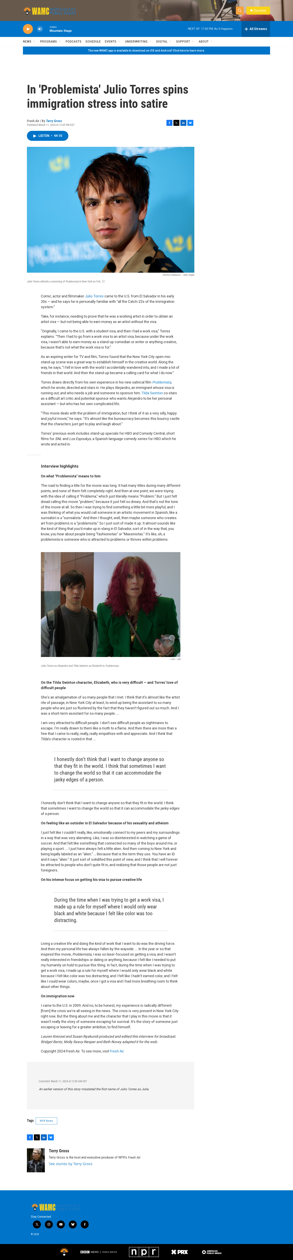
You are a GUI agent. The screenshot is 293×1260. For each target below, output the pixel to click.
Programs (48, 41)
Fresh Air (117, 1051)
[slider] (46, 29)
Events (110, 41)
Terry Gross (54, 121)
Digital (162, 41)
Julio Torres (94, 296)
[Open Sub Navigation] (34, 41)
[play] (28, 29)
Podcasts (74, 41)
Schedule (93, 41)
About (204, 41)
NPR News (46, 1120)
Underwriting (136, 41)
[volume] (39, 29)
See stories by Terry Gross (70, 1163)
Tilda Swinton (152, 393)
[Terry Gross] (36, 1160)
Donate (260, 10)
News (27, 41)
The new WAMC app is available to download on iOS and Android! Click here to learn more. (146, 50)
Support (183, 41)
